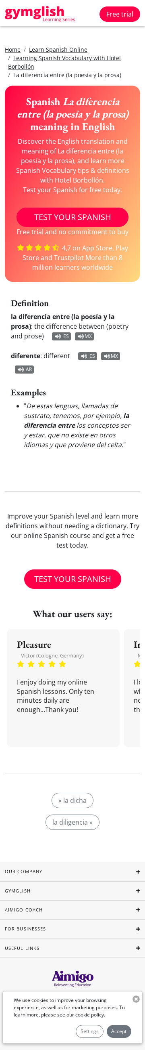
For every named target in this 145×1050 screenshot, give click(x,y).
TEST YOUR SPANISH (72, 217)
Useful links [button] (22, 948)
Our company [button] (23, 871)
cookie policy (89, 1014)
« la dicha (72, 800)
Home (13, 49)
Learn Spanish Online (58, 49)
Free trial (119, 14)
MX (88, 336)
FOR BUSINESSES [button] (25, 929)
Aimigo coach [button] (24, 910)
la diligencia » (72, 822)
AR (29, 369)
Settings (90, 1031)
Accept (118, 1031)
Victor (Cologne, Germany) (52, 655)
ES (66, 336)
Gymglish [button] (18, 891)
